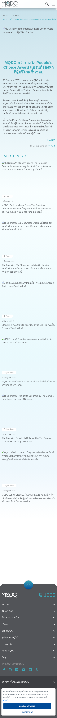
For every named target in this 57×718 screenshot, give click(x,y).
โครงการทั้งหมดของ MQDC (15, 682)
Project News (9, 373)
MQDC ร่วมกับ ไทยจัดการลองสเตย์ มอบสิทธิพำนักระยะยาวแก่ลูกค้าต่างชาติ (28, 383)
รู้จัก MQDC (7, 631)
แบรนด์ (5, 604)
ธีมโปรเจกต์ (7, 611)
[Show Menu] (53, 4)
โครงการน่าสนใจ (10, 617)
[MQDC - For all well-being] (10, 4)
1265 (49, 595)
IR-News (7, 196)
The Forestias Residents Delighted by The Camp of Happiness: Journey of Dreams (27, 440)
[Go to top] (28, 584)
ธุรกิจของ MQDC (10, 637)
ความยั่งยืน (7, 644)
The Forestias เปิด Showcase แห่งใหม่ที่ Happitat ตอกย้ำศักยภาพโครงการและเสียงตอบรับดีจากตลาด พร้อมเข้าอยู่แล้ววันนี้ (26, 268)
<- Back (50, 140)
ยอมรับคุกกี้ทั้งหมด (27, 706)
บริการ (5, 624)
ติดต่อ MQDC (8, 651)
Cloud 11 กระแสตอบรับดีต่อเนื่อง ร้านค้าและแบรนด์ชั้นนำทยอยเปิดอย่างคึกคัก (28, 326)
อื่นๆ (4, 657)
